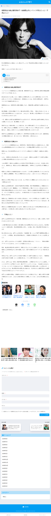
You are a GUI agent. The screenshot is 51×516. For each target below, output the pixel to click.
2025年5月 (4, 477)
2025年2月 (4, 486)
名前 (3, 393)
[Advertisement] (25, 329)
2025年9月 (4, 468)
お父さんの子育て (25, 2)
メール (4, 399)
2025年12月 (5, 459)
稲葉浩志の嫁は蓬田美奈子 (11, 78)
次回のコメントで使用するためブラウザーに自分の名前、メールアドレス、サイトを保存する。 (24, 411)
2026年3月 (4, 450)
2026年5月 (4, 444)
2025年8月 (4, 471)
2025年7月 (4, 474)
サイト (3, 405)
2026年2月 (4, 453)
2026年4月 (4, 447)
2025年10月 (5, 465)
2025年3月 (4, 483)
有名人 (10, 310)
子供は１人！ (8, 81)
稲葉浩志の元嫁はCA (9, 79)
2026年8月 (4, 438)
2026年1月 (4, 456)
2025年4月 (4, 480)
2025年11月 (5, 462)
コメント (5, 375)
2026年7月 (4, 441)
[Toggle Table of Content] (46, 75)
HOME (26, 507)
